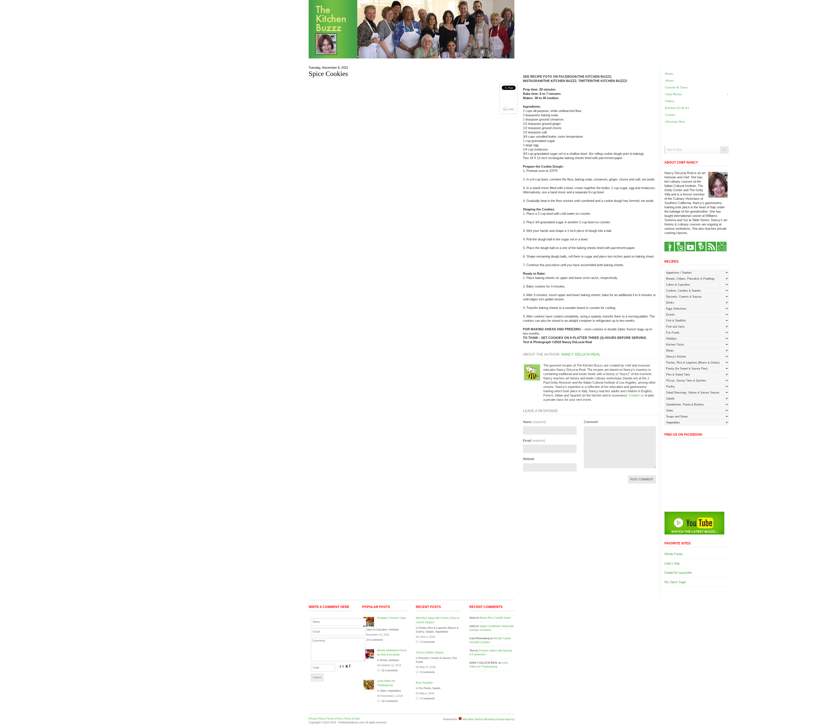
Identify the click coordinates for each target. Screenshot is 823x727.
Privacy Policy (317, 718)
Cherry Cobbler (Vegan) (430, 652)
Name (534, 422)
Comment (591, 422)
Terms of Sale (352, 718)
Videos (669, 101)
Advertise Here (675, 121)
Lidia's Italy (672, 563)
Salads (430, 631)
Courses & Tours (676, 87)
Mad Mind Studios (473, 719)
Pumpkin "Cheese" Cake (391, 618)
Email (534, 440)
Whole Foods (673, 554)
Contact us (636, 395)
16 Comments (389, 670)
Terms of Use (334, 718)
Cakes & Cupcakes (376, 629)
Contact (670, 114)
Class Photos (673, 94)
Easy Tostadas (424, 682)
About (669, 80)
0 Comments (427, 642)
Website (528, 459)
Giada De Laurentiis (678, 572)
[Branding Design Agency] (499, 719)
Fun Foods (425, 688)
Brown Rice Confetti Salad (495, 617)
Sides (383, 690)
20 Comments (374, 639)
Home (669, 73)
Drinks (383, 660)
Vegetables (394, 690)
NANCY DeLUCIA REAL (580, 354)
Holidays (394, 629)
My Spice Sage (675, 582)
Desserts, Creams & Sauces (435, 658)
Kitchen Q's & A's (677, 108)
